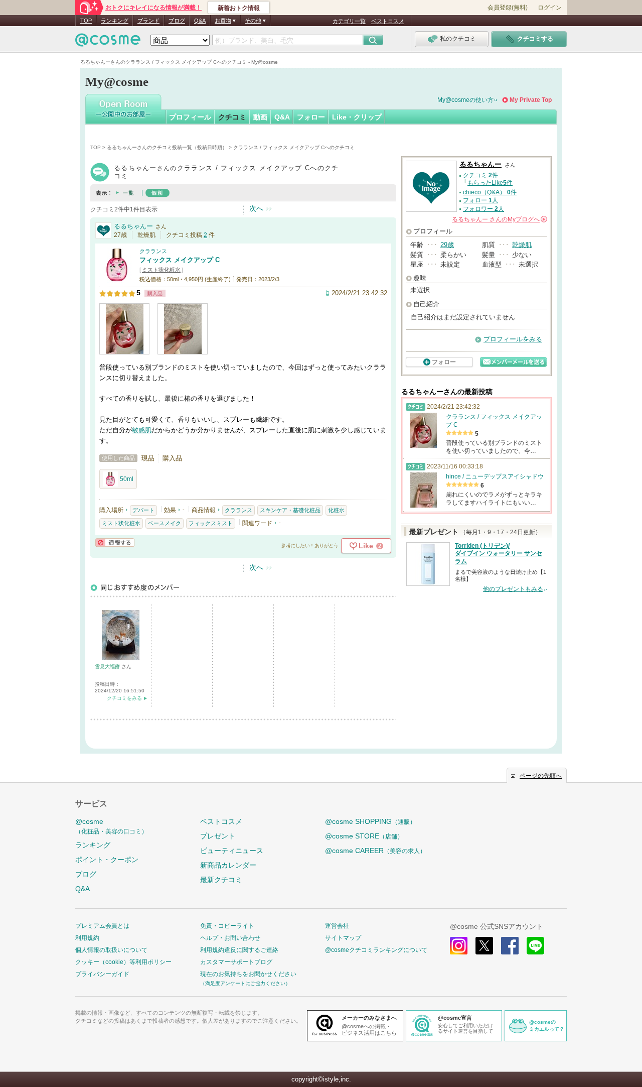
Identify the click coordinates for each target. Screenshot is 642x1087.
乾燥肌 (522, 245)
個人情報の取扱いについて (111, 949)
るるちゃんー (133, 226)
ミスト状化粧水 (161, 270)
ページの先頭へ (541, 775)
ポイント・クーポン (106, 860)
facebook (510, 945)
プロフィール (190, 117)
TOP (86, 21)
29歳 (447, 245)
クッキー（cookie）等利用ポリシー (123, 961)
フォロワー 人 (483, 208)
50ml (126, 478)
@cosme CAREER (375, 851)
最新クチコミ (221, 880)
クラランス (153, 251)
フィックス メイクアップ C (179, 260)
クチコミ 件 (480, 175)
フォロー (311, 117)
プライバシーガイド (102, 974)
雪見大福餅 (108, 666)
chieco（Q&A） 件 (490, 192)
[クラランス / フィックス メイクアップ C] (116, 278)
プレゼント (217, 836)
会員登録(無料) (508, 7)
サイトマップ (343, 937)
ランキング (114, 21)
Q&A (200, 21)
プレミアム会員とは (102, 925)
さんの (499, 219)
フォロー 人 (480, 200)
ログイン (550, 7)
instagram (458, 945)
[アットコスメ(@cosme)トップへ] (107, 42)
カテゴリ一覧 (349, 21)
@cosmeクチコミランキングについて (376, 949)
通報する (114, 542)
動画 (260, 117)
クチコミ (232, 117)
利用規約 (87, 937)
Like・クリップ (357, 117)
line (535, 945)
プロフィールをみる (513, 339)
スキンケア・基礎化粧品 (290, 510)
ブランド (148, 21)
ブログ (177, 21)
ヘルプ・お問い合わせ (230, 937)
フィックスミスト (211, 523)
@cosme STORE (364, 836)
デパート (143, 510)
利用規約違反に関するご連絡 (239, 949)
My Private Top (531, 99)
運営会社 (337, 925)
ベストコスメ (387, 21)
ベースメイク (164, 523)
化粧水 (336, 510)
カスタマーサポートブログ (236, 961)
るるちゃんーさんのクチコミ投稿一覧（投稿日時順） (167, 147)
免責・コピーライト (227, 925)
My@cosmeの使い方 (465, 99)
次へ (256, 208)
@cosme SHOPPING (370, 821)
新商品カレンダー (228, 865)
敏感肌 (141, 430)
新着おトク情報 (239, 8)
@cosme (111, 826)
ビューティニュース (231, 851)
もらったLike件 (490, 182)
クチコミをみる (124, 698)
